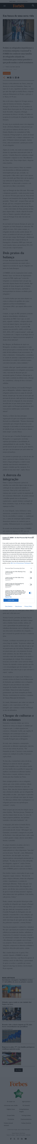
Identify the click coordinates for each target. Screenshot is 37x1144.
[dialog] (18, 572)
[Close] (33, 537)
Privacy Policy (28, 606)
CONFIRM (11, 600)
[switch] (30, 572)
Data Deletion (8, 606)
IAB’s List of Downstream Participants (20, 563)
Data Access (18, 606)
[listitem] (18, 568)
